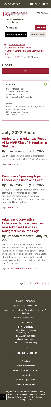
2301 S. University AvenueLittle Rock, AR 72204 (25, 331)
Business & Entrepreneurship (21, 268)
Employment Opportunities (25, 317)
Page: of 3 (25, 283)
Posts (9, 57)
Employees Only (26, 399)
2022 (17, 57)
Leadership (12, 164)
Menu (41, 13)
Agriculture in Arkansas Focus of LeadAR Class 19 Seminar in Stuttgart (24, 142)
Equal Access (24, 392)
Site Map (39, 397)
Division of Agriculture (25, 301)
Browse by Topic (15, 34)
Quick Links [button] (11, 3)
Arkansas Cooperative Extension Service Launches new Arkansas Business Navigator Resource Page (23, 225)
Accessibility (9, 394)
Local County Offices (25, 361)
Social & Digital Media (25, 379)
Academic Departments (26, 365)
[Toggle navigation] (25, 71)
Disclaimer (34, 392)
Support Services (25, 375)
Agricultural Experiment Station (26, 305)
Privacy (42, 392)
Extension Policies (14, 397)
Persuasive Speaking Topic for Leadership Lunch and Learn (24, 178)
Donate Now (37, 34)
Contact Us (25, 296)
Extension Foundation (37, 394)
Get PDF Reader (21, 394)
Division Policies (28, 397)
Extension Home (17, 44)
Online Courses (25, 322)
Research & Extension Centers (25, 370)
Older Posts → (42, 282)
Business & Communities (19, 47)
